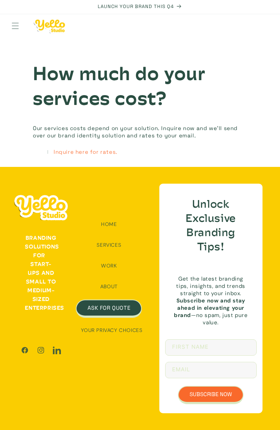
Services (109, 245)
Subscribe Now (211, 394)
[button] (15, 26)
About (109, 286)
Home (109, 224)
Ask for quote (109, 307)
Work (109, 265)
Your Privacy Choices (111, 330)
